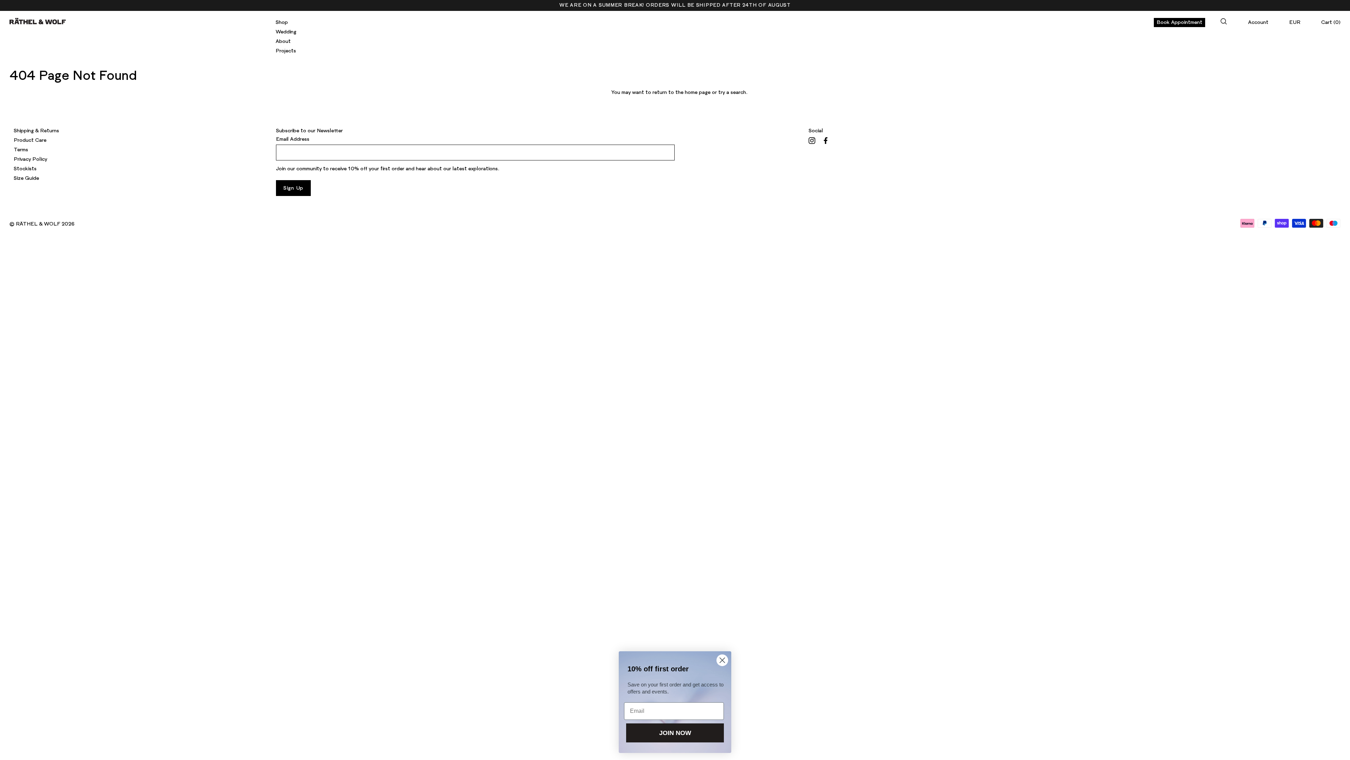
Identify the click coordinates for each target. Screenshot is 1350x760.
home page (698, 92)
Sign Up (293, 188)
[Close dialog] (722, 660)
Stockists (25, 169)
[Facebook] (825, 140)
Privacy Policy (30, 159)
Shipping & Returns (36, 131)
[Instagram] (812, 140)
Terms (21, 150)
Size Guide (26, 178)
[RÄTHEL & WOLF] (37, 21)
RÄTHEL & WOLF (38, 224)
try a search (732, 92)
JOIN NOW (675, 732)
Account (1258, 22)
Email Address (292, 139)
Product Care (30, 140)
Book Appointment (1179, 22)
